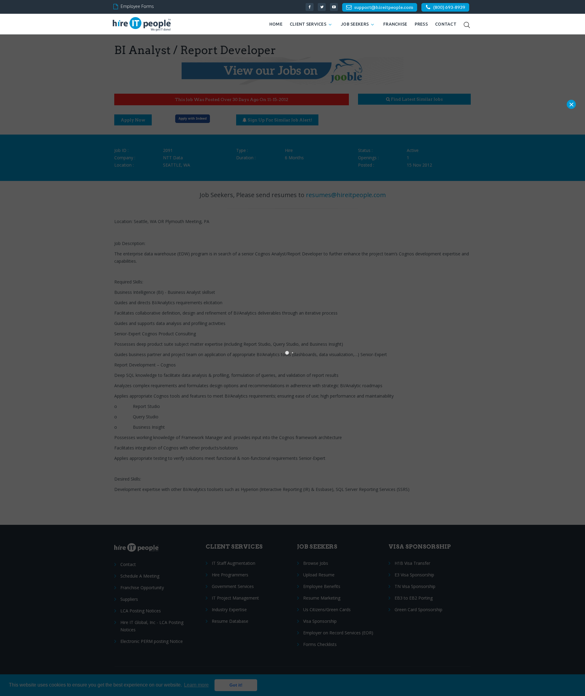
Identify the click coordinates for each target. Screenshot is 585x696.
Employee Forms (137, 6)
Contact (445, 24)
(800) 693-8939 (449, 7)
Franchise (395, 24)
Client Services (308, 24)
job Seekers (355, 24)
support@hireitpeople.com (383, 7)
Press (421, 24)
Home (275, 24)
